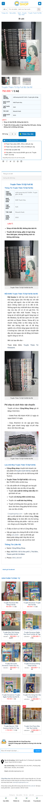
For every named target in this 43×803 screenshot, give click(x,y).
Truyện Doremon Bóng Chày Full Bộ (32, 665)
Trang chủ (5, 13)
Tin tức (26, 795)
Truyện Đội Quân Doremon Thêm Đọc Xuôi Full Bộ (11, 665)
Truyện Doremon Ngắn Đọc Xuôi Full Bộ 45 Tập (32, 633)
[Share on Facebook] (7, 161)
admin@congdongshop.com (20, 782)
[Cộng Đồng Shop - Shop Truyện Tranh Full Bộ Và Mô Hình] (21, 3)
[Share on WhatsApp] (3, 161)
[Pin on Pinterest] (17, 161)
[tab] (22, 174)
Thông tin (12, 795)
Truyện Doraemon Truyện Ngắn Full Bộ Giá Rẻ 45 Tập (11, 696)
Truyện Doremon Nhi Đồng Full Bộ (11, 604)
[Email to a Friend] (14, 161)
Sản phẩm (13, 13)
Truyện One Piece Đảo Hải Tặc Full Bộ (32, 727)
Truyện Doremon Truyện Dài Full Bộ (32, 604)
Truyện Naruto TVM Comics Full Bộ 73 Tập (11, 727)
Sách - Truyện (22, 13)
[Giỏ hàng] (39, 3)
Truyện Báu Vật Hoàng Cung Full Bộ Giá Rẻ (11, 633)
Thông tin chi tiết (8, 174)
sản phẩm (15, 535)
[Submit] (38, 9)
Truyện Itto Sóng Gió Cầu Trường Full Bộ (32, 696)
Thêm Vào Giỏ (28, 134)
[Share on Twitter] (10, 161)
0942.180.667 (17, 558)
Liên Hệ (31, 795)
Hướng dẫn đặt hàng (9, 178)
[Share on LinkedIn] (21, 161)
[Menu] (3, 3)
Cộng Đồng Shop (18, 548)
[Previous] (5, 48)
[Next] (38, 48)
